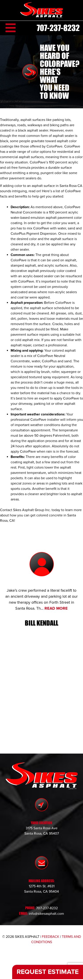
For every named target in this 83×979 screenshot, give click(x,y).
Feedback (50, 936)
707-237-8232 (58, 28)
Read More (56, 608)
